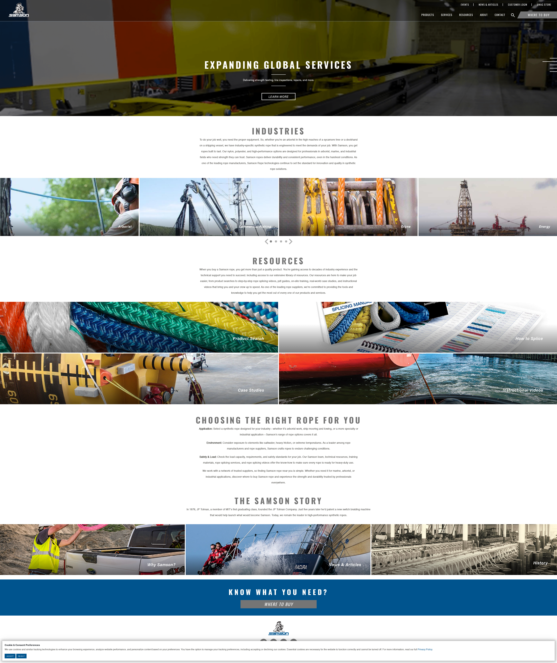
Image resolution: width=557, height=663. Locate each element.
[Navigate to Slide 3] (286, 241)
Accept (10, 656)
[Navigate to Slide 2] (281, 241)
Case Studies (132, 395)
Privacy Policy (425, 649)
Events (465, 4)
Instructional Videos (411, 395)
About (484, 15)
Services (446, 15)
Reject (21, 656)
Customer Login (517, 4)
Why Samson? (88, 568)
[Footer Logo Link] (278, 628)
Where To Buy (539, 15)
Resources (466, 15)
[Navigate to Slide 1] (276, 241)
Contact (500, 15)
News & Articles (488, 4)
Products (427, 15)
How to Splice (411, 344)
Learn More (278, 96)
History (459, 567)
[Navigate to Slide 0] (271, 241)
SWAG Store (544, 4)
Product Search (132, 344)
